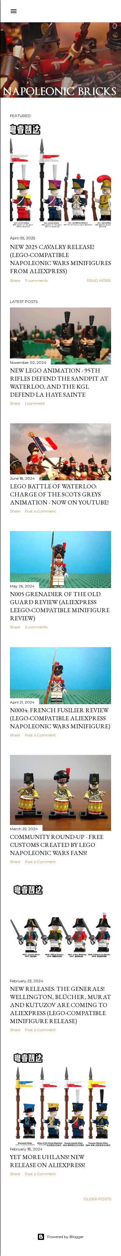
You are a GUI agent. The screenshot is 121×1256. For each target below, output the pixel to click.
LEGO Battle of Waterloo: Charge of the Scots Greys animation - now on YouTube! (59, 494)
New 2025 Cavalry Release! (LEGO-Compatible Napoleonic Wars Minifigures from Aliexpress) (60, 259)
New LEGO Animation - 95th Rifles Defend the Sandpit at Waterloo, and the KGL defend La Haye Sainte (59, 382)
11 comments (36, 280)
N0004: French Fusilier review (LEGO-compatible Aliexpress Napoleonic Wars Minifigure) (60, 718)
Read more (99, 280)
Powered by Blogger (65, 1236)
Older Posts (97, 1199)
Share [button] (15, 280)
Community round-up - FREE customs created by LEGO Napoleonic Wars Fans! (56, 845)
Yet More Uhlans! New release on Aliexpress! (47, 1161)
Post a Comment (40, 511)
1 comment (35, 403)
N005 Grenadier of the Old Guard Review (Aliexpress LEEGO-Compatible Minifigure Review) (60, 606)
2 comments (36, 627)
